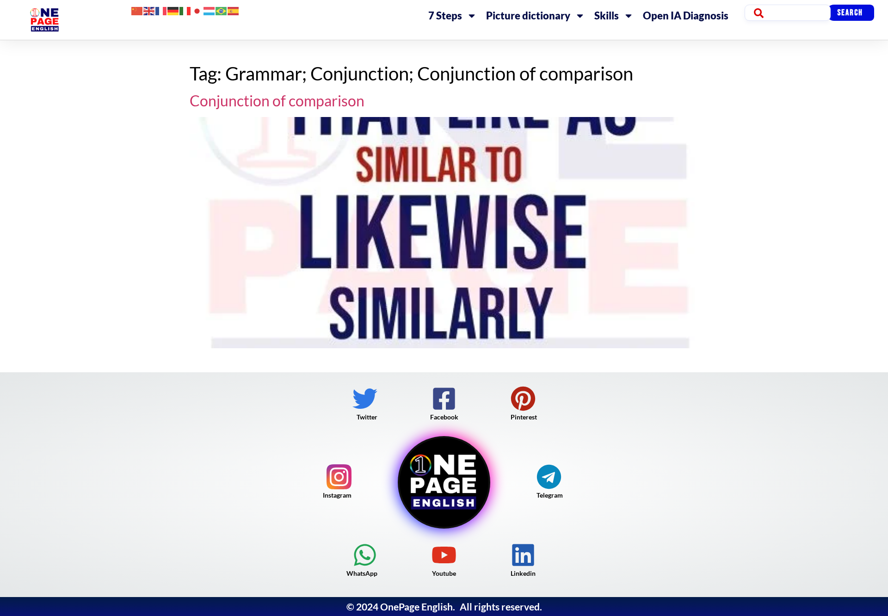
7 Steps (445, 15)
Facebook (444, 417)
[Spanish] (234, 10)
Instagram (337, 495)
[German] (173, 10)
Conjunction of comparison (277, 101)
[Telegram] (548, 476)
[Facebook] (444, 398)
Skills (606, 15)
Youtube (444, 573)
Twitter (367, 417)
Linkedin (523, 573)
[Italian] (185, 10)
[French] (161, 10)
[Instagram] (339, 476)
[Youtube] (444, 554)
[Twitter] (364, 398)
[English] (149, 10)
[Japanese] (197, 10)
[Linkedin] (523, 554)
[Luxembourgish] (210, 10)
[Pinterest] (523, 398)
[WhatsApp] (364, 554)
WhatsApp (361, 573)
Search (850, 13)
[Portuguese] (222, 10)
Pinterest (524, 417)
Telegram (549, 495)
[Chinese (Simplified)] (137, 10)
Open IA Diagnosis (685, 15)
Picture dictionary (528, 15)
